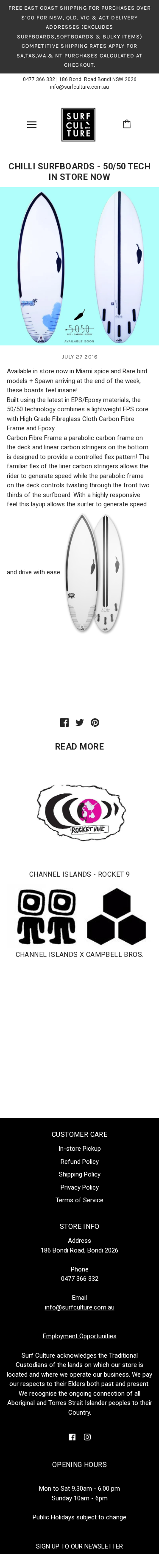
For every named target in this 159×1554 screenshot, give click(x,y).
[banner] (78, 124)
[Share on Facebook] (64, 722)
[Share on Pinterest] (95, 722)
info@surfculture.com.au (79, 87)
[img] (72, 1437)
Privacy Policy (80, 1187)
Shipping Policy (79, 1174)
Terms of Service (79, 1200)
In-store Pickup (80, 1148)
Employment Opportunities (80, 1336)
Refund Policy (80, 1162)
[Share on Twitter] (79, 722)
